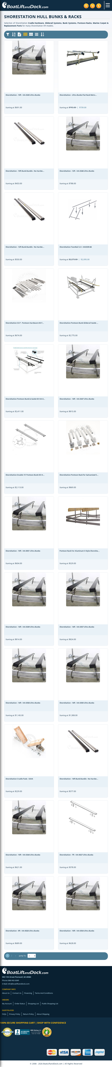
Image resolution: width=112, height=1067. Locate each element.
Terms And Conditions (44, 993)
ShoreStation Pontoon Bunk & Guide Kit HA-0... (25, 399)
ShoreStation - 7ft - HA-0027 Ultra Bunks (76, 855)
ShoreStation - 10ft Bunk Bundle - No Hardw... (25, 171)
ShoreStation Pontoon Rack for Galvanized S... (79, 475)
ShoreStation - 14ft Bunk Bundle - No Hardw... (79, 779)
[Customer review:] (47, 1032)
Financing (28, 993)
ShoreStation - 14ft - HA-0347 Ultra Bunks (77, 399)
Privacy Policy (14, 1014)
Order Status (20, 1003)
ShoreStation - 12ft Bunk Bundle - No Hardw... (25, 247)
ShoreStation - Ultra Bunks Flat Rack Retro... (78, 95)
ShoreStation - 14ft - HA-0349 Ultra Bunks (23, 627)
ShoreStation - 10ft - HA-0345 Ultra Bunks (23, 95)
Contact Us (16, 993)
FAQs (4, 1014)
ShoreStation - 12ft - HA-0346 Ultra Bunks (77, 171)
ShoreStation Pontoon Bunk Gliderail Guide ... (79, 323)
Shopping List (33, 1003)
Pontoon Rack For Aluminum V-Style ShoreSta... (80, 551)
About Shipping (43, 1014)
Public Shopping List (50, 1003)
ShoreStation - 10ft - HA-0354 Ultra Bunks (77, 930)
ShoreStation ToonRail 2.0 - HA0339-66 (76, 247)
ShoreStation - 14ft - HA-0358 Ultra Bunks (23, 703)
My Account (7, 1003)
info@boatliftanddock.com (19, 984)
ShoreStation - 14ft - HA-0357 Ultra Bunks (77, 627)
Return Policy (28, 1014)
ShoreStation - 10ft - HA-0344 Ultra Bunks (23, 855)
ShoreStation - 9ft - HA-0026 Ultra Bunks (22, 930)
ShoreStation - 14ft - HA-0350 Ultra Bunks (77, 703)
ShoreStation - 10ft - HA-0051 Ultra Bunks (23, 551)
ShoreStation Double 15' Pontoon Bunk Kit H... (25, 475)
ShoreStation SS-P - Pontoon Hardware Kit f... (25, 323)
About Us (6, 993)
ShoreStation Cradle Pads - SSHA (19, 779)
